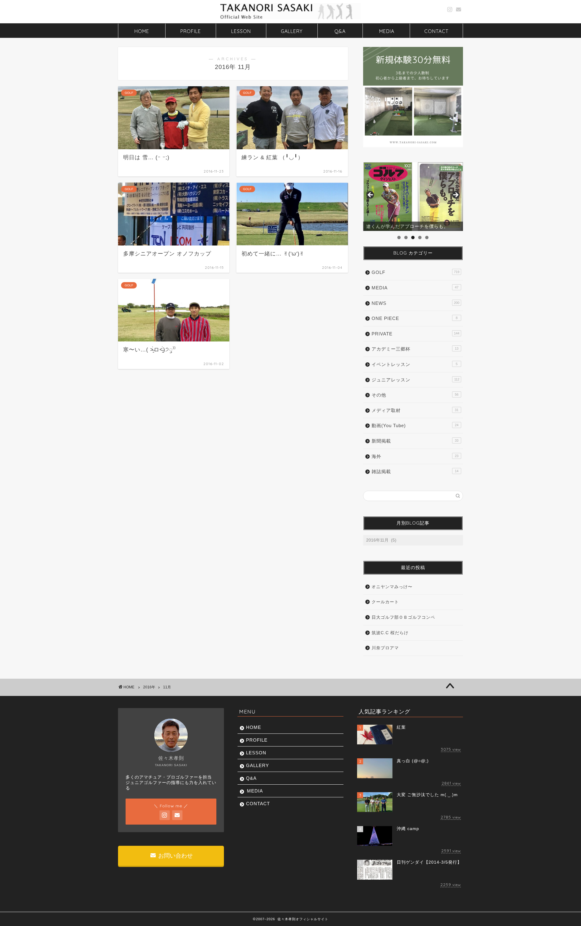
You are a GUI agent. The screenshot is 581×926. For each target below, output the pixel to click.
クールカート (385, 602)
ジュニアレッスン (415, 379)
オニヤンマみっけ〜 (392, 587)
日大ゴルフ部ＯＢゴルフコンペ (403, 617)
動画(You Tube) (415, 425)
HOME (141, 31)
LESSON (241, 31)
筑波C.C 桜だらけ (390, 633)
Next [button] (455, 195)
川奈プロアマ (385, 648)
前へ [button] (370, 195)
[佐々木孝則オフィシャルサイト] (290, 19)
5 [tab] (426, 237)
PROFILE (190, 31)
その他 (415, 394)
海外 (415, 456)
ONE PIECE (415, 318)
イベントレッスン (415, 364)
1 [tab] (399, 237)
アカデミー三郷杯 (415, 348)
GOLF (415, 272)
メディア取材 (415, 410)
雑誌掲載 (415, 471)
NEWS (415, 303)
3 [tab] (413, 237)
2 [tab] (406, 237)
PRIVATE (415, 333)
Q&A (340, 31)
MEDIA (386, 31)
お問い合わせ (175, 855)
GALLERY (292, 31)
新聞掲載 (415, 440)
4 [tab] (420, 237)
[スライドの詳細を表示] (413, 196)
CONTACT (436, 31)
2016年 (149, 687)
